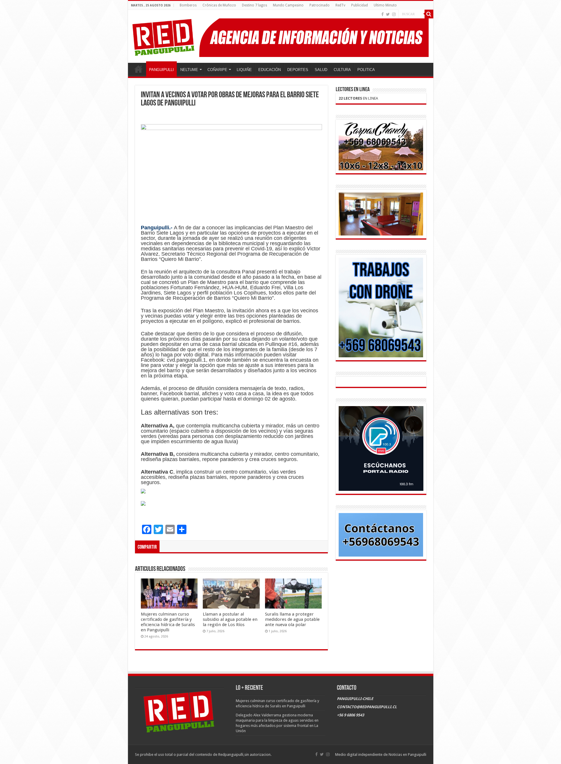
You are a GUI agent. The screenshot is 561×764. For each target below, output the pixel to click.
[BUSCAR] (429, 14)
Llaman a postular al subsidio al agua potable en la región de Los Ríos (230, 619)
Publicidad (359, 5)
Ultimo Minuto (385, 5)
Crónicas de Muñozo (219, 5)
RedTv (340, 5)
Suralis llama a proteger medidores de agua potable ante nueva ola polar (292, 619)
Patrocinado (319, 5)
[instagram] (394, 14)
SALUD (321, 69)
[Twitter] (387, 14)
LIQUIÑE (244, 69)
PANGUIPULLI (161, 69)
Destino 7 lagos (254, 5)
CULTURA (342, 69)
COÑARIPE (217, 69)
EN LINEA (358, 98)
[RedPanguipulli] (280, 37)
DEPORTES (297, 69)
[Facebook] (382, 14)
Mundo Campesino (288, 5)
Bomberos (188, 5)
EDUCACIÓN (269, 69)
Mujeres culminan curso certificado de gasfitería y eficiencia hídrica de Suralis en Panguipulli (168, 622)
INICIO (138, 69)
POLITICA (366, 69)
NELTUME (189, 69)
